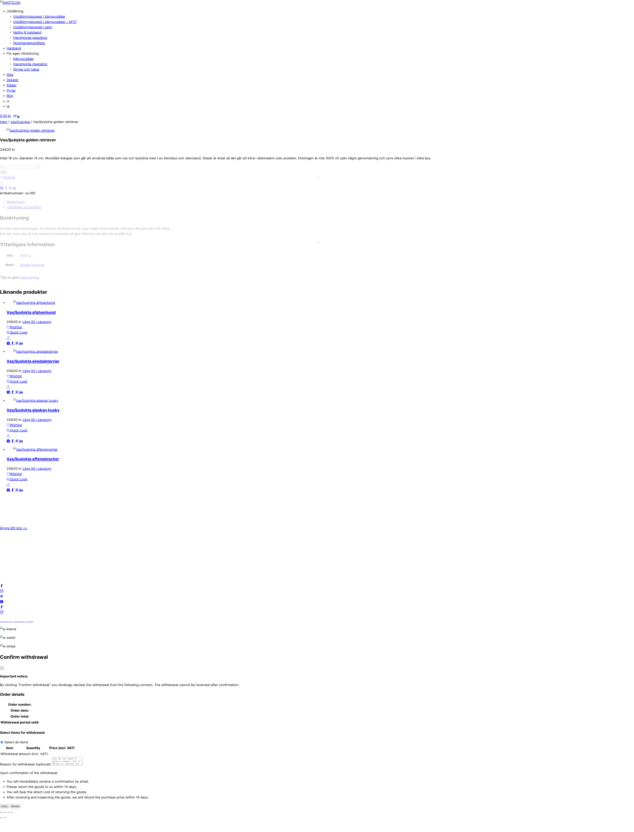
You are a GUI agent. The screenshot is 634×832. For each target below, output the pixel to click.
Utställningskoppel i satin (32, 27)
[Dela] (8, 812)
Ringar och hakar (26, 69)
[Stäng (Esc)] (12, 812)
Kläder (12, 85)
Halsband (14, 48)
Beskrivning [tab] (16, 202)
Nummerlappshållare (29, 43)
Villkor (5, 558)
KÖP (3, 172)
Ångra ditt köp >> (13, 528)
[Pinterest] (11, 188)
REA (10, 96)
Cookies (6, 563)
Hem (3, 122)
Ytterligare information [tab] (24, 207)
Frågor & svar (10, 568)
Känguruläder (23, 59)
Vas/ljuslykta (20, 122)
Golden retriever (32, 265)
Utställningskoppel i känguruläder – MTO (44, 22)
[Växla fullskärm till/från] (5, 812)
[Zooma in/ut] (1, 812)
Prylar (11, 90)
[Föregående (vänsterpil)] (1, 817)
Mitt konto (8, 547)
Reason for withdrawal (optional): (26, 764)
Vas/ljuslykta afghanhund (31, 312)
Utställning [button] (15, 11)
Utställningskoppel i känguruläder (39, 16)
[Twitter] (2, 188)
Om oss (6, 542)
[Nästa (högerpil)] (5, 817)
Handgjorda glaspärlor (30, 38)
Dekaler (12, 80)
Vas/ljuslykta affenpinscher (33, 459)
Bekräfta (15, 806)
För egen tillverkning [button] (23, 53)
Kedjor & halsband (27, 32)
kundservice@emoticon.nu (21, 504)
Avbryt (4, 806)
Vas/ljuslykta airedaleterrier (33, 361)
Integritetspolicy (12, 552)
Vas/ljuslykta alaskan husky (33, 410)
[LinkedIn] (14, 188)
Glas (10, 75)
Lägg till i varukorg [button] (37, 322)
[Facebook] (6, 188)
